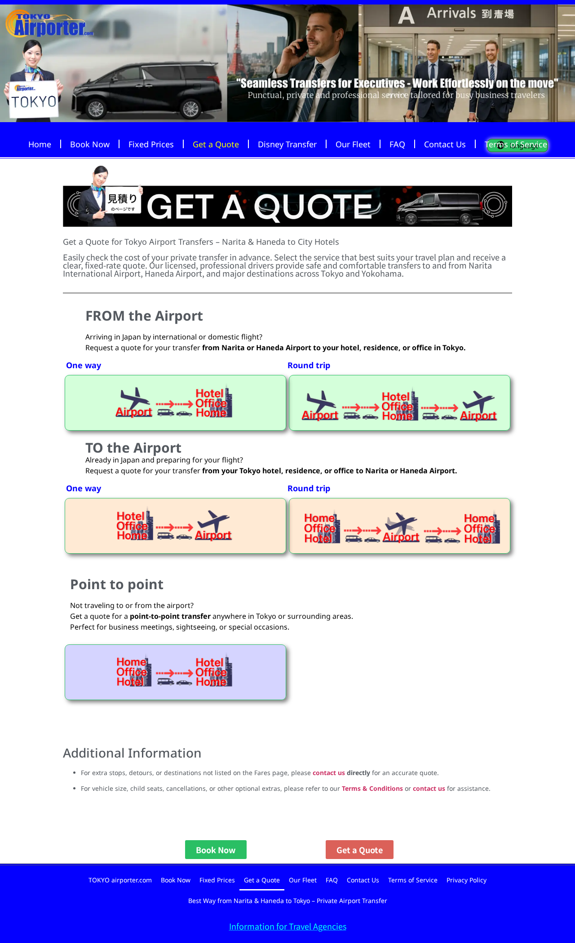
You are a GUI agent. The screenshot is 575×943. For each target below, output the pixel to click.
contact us (329, 772)
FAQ (397, 144)
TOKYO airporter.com (120, 880)
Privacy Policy (467, 880)
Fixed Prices (151, 144)
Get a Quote (216, 144)
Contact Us (445, 144)
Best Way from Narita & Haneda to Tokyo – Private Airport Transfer (287, 900)
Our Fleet (353, 144)
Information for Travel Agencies (287, 926)
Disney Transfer (287, 144)
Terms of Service (516, 144)
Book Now (90, 144)
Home (39, 144)
